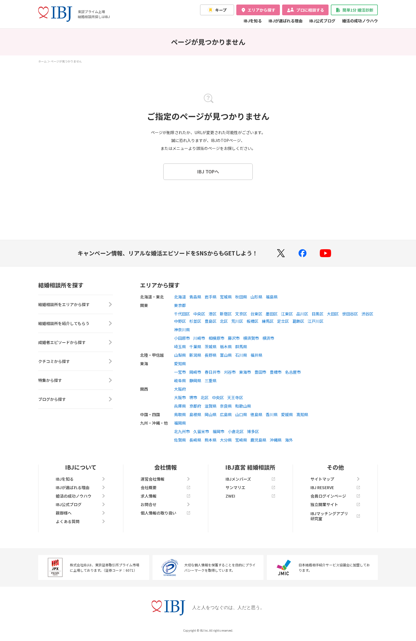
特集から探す (50, 380)
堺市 (193, 397)
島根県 (195, 414)
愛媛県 (287, 414)
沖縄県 (276, 440)
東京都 (180, 305)
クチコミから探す (54, 361)
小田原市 (182, 338)
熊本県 (210, 440)
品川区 (302, 314)
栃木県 (226, 347)
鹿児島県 (258, 440)
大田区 (333, 314)
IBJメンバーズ (238, 479)
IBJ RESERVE (322, 487)
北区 (224, 321)
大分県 (226, 440)
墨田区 (272, 314)
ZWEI (230, 496)
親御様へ (64, 513)
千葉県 (195, 347)
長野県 (210, 355)
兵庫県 (180, 406)
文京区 (241, 314)
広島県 (226, 414)
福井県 (256, 355)
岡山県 (210, 414)
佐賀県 (180, 440)
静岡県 (195, 380)
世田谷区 (350, 314)
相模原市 (216, 338)
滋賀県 (210, 406)
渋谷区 (367, 314)
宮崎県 (241, 440)
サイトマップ (322, 479)
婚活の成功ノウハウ (360, 20)
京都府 (195, 406)
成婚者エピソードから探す (62, 342)
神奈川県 (182, 330)
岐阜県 (180, 380)
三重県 (210, 380)
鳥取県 (180, 414)
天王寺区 (235, 397)
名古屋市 (293, 372)
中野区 (180, 321)
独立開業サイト (324, 504)
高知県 (302, 414)
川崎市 (199, 338)
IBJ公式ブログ (322, 20)
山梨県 (180, 355)
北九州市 (182, 431)
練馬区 (268, 321)
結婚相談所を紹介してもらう (63, 323)
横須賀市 (251, 338)
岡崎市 (195, 372)
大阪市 (180, 397)
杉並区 (195, 321)
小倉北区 (236, 431)
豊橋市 (276, 372)
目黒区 (317, 314)
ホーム (42, 61)
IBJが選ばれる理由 (286, 20)
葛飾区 (298, 321)
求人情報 (148, 496)
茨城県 (210, 347)
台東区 (256, 314)
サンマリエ (235, 487)
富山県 (226, 355)
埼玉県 (180, 347)
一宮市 (180, 372)
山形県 (256, 297)
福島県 (272, 297)
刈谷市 (230, 372)
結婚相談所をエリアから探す (64, 304)
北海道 (180, 297)
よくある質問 (68, 521)
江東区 (287, 314)
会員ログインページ (328, 496)
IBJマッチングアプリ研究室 (329, 516)
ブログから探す (52, 399)
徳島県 (256, 414)
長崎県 (195, 440)
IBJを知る (253, 20)
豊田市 (260, 372)
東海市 (245, 372)
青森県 (195, 297)
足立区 (283, 321)
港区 (212, 314)
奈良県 (226, 406)
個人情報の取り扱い (158, 513)
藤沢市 (234, 338)
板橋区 (252, 321)
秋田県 (241, 297)
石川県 (241, 355)
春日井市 (212, 372)
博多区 (253, 431)
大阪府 (180, 389)
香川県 (272, 414)
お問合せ (148, 504)
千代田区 (182, 314)
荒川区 (237, 321)
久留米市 (201, 431)
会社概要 (148, 487)
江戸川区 (315, 321)
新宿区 (226, 314)
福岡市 (218, 431)
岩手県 (210, 297)
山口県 (241, 414)
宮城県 (226, 297)
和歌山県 (243, 406)
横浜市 (268, 338)
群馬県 (241, 347)
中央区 (199, 314)
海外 (289, 440)
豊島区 (210, 321)
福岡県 (180, 423)
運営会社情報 (152, 479)
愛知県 (180, 363)
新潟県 (195, 355)
